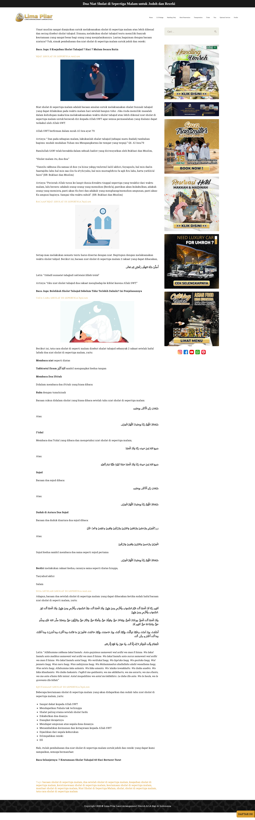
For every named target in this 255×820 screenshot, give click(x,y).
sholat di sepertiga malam (140, 788)
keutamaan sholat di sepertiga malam (129, 785)
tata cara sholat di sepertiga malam (57, 791)
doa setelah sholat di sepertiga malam (105, 782)
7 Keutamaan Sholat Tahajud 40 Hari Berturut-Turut (89, 759)
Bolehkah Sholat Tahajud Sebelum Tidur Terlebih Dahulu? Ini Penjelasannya (96, 290)
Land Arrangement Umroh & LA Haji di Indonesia (143, 806)
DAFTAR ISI (245, 814)
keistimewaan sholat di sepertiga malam (81, 785)
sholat (120, 788)
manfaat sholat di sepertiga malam (56, 788)
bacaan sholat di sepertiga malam (62, 782)
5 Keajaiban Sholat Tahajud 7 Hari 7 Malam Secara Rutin (84, 49)
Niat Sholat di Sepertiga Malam (97, 788)
